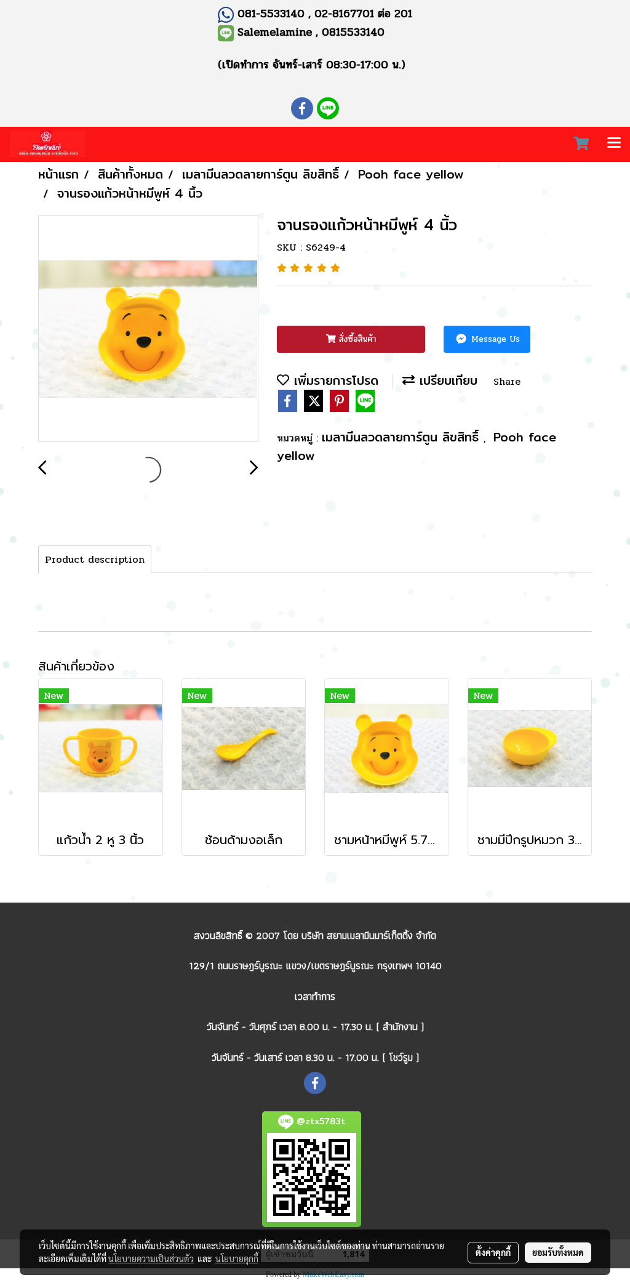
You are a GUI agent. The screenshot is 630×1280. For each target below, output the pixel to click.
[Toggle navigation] (614, 144)
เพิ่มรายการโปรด (333, 380)
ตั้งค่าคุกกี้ (493, 1252)
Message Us (494, 338)
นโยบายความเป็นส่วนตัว (151, 1258)
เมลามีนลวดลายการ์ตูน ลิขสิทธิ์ (403, 436)
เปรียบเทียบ (446, 380)
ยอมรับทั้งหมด (558, 1252)
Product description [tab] (95, 559)
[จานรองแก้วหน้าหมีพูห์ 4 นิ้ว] (148, 329)
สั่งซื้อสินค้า (356, 338)
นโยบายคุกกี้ (236, 1258)
